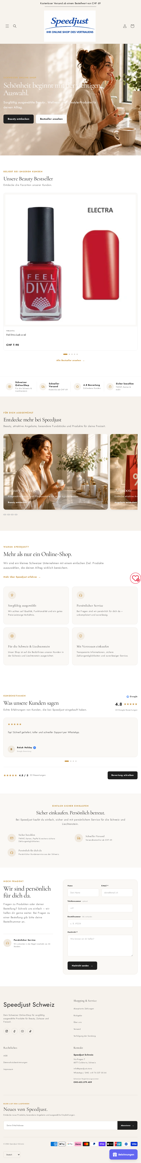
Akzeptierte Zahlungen (84, 1008)
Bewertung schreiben (122, 775)
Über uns (78, 1022)
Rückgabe (78, 1015)
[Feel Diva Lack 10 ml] (70, 260)
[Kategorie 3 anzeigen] (12, 514)
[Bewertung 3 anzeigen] (73, 761)
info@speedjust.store (83, 1068)
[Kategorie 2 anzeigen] (8, 514)
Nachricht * (73, 932)
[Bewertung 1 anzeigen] (67, 761)
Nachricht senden (82, 965)
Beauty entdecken (18, 119)
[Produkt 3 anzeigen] (72, 354)
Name (70, 885)
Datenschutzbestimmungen (15, 1062)
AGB (5, 1055)
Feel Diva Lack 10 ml (16, 334)
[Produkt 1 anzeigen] (65, 354)
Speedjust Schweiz (29, 1004)
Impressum (8, 1069)
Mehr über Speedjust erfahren (22, 576)
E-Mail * (104, 885)
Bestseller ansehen (51, 119)
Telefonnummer (78, 901)
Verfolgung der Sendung (85, 1036)
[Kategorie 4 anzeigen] (16, 514)
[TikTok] (30, 1031)
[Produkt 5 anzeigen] (77, 354)
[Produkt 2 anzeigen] (69, 354)
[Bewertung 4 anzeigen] (76, 761)
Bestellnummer (80, 916)
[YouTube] (22, 1031)
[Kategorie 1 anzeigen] (4, 514)
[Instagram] (6, 1031)
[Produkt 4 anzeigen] (74, 354)
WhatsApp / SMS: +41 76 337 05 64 (90, 1072)
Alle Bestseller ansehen (70, 360)
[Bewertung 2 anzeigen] (70, 761)
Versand (77, 1029)
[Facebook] (14, 1031)
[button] (7, 26)
